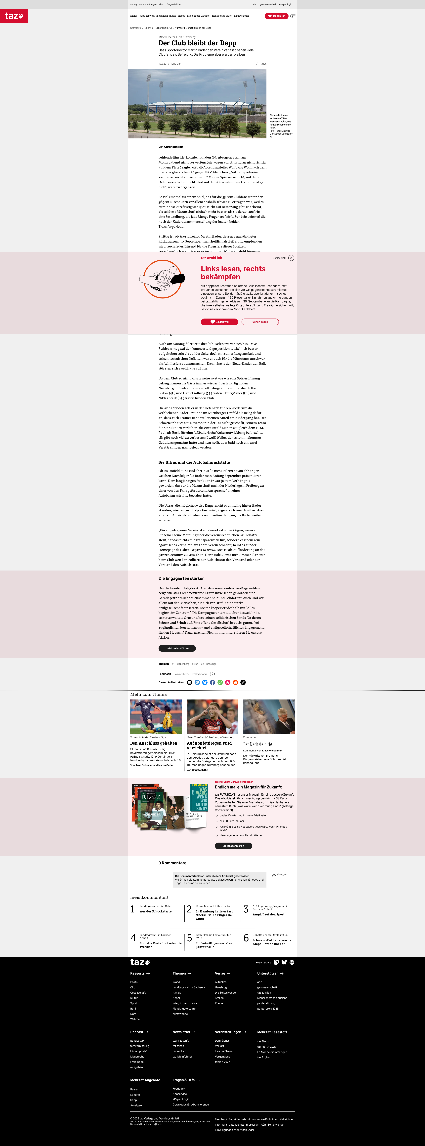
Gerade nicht (279, 257)
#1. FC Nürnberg (181, 663)
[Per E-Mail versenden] (189, 682)
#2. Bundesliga (208, 663)
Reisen (134, 1089)
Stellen (219, 998)
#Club (195, 663)
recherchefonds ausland (272, 998)
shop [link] (161, 4)
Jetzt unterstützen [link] (177, 648)
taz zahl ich (264, 992)
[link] (134, 16)
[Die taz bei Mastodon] (276, 964)
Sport (148, 28)
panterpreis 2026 (268, 1008)
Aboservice (180, 1094)
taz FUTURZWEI (267, 1047)
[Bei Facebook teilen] (212, 682)
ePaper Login (181, 1099)
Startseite (135, 28)
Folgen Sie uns (263, 962)
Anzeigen (136, 1105)
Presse (219, 1003)
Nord (133, 1014)
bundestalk (137, 1040)
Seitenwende (275, 1124)
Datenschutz (237, 1124)
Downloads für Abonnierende (191, 1104)
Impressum (253, 1124)
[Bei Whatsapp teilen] (220, 682)
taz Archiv (263, 1057)
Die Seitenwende (225, 992)
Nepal (176, 998)
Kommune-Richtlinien (265, 1119)
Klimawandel (180, 1014)
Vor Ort (219, 1046)
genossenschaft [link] (268, 4)
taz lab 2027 (222, 1062)
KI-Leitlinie (286, 1119)
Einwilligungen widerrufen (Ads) (234, 1130)
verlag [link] (133, 4)
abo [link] (255, 4)
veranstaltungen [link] (148, 4)
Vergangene (222, 1056)
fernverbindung (139, 1046)
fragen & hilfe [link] (174, 4)
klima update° (138, 1051)
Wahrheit (135, 1019)
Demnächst (222, 1040)
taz (140, 962)
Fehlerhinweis (199, 674)
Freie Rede (137, 1062)
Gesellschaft (138, 992)
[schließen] (291, 258)
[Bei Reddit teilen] (235, 682)
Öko (132, 987)
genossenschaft (267, 987)
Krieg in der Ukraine (185, 1003)
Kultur (134, 998)
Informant (221, 1124)
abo (259, 982)
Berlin (133, 1008)
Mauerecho (137, 1056)
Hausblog (221, 987)
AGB (264, 1124)
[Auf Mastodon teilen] (197, 682)
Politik (134, 982)
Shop (133, 1100)
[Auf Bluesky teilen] (205, 682)
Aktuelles (220, 982)
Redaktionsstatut (240, 1119)
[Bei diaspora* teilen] (227, 682)
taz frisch (178, 1046)
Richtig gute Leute (184, 1008)
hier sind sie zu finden (197, 883)
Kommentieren (182, 674)
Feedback (179, 1088)
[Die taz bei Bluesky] (284, 964)
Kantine (135, 1095)
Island (176, 982)
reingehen (136, 1067)
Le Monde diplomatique (272, 1052)
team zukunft (181, 1040)
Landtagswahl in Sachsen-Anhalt (189, 990)
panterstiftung (266, 1003)
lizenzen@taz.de (154, 1124)
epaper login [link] (285, 4)
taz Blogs (263, 1041)
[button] (293, 16)
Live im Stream (224, 1051)
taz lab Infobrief (182, 1056)
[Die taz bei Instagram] (292, 964)
